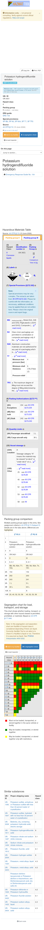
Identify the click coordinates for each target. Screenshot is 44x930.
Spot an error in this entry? (11, 130)
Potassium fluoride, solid (19, 849)
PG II (18, 534)
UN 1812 (7, 850)
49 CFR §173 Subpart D (30, 525)
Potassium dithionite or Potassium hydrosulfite (19, 890)
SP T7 (24, 121)
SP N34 (18, 121)
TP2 (8, 383)
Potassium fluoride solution (20, 895)
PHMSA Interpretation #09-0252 (20, 637)
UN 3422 (7, 896)
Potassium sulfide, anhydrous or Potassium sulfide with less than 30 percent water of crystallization (21, 806)
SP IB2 (5, 121)
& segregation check (29, 135)
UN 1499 (7, 843)
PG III (34, 534)
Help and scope (18, 17)
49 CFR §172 (8, 127)
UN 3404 (7, 909)
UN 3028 (7, 822)
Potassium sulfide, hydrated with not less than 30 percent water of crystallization (21, 815)
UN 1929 (7, 890)
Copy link (26, 70)
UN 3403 (7, 868)
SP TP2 (30, 121)
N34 (8, 344)
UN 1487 (7, 837)
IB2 (8, 320)
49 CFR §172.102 (20, 299)
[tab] (12, 238)
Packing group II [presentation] (13, 238)
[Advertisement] (22, 45)
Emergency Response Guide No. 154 (20, 174)
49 (26, 502)
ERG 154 (6, 115)
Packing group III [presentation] (31, 238)
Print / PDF (37, 70)
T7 (8, 356)
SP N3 (11, 121)
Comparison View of (34, 261)
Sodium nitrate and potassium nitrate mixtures (22, 843)
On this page (6, 148)
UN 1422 (7, 903)
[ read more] (22, 340)
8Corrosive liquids (10, 255)
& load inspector (11, 140)
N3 (8, 332)
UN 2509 (7, 856)
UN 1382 (7, 803)
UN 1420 (7, 862)
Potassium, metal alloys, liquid (22, 861)
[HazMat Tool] (19, 4)
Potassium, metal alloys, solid (21, 867)
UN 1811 (7, 831)
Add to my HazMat (12, 135)
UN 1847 (7, 814)
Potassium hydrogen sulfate (21, 855)
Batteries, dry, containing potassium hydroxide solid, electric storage (20, 824)
